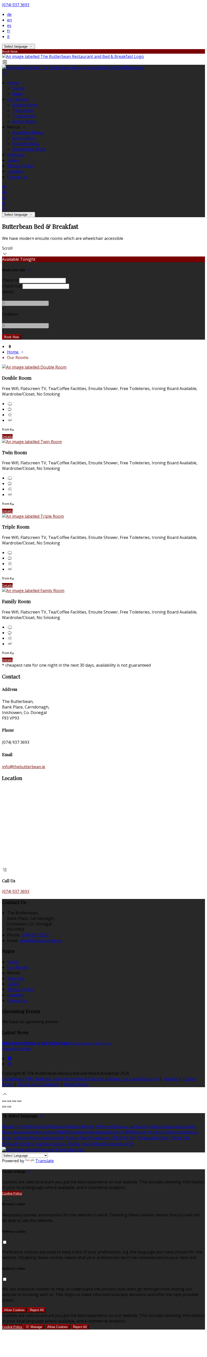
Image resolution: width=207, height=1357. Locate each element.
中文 (130, 1144)
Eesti (118, 1126)
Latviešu (188, 1126)
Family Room (24, 121)
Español (41, 1126)
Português (147, 1138)
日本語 (117, 1138)
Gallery (13, 160)
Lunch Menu (24, 138)
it (8, 36)
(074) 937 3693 (15, 5)
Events (18, 88)
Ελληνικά (104, 1126)
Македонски (14, 1132)
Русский (9, 1144)
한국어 (130, 1138)
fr (8, 31)
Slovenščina (92, 1144)
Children (10, 314)
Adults (8, 292)
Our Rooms (18, 99)
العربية (129, 1126)
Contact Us (17, 177)
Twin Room (23, 110)
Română (26, 1144)
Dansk (88, 1126)
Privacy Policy (76, 1084)
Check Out (11, 286)
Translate (44, 1161)
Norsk (35, 1138)
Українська (99, 1138)
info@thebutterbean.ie (23, 766)
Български (78, 1132)
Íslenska (21, 1138)
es (9, 25)
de (9, 14)
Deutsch (10, 1126)
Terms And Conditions (38, 1084)
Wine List (15, 154)
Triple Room (24, 116)
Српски (59, 1144)
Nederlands (53, 1138)
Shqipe (73, 1144)
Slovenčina (114, 1144)
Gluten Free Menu (29, 149)
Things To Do (20, 166)
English (26, 1126)
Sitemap (170, 1079)
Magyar (139, 1132)
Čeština (117, 1132)
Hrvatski (156, 1132)
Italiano (73, 1126)
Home (13, 82)
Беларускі (99, 1132)
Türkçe (72, 1138)
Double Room (25, 105)
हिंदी (128, 1132)
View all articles (16, 1048)
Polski (164, 1138)
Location (15, 171)
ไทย (83, 1138)
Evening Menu (25, 143)
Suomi (142, 1126)
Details (7, 436)
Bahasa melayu (42, 1132)
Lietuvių (171, 1126)
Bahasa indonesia (181, 1132)
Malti (62, 1132)
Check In (10, 280)
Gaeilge (156, 1126)
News (17, 93)
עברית (7, 1138)
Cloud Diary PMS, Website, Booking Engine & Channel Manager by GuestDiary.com (80, 1079)
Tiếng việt (180, 1138)
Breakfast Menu (27, 132)
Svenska (43, 1144)
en (9, 20)
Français (57, 1126)
